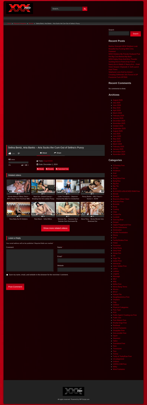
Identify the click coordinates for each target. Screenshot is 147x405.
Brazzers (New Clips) (121, 199)
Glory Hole (117, 251)
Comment (10, 247)
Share (58, 153)
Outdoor (116, 305)
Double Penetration (120, 232)
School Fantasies (119, 328)
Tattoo (115, 341)
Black (115, 189)
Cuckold (116, 217)
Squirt (115, 336)
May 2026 (116, 108)
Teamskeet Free (63, 169)
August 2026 (118, 100)
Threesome (117, 349)
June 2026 (117, 105)
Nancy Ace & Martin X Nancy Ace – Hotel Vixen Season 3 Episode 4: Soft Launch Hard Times (124, 66)
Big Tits (116, 186)
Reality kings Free (120, 323)
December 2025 (119, 121)
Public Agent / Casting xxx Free (125, 315)
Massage (116, 276)
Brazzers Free (118, 201)
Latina (115, 269)
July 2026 (116, 103)
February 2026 (118, 116)
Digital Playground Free (122, 225)
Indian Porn (117, 261)
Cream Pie (117, 214)
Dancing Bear (118, 220)
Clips (115, 212)
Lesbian (116, 271)
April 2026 (117, 110)
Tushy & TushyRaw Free (122, 356)
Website (60, 265)
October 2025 (118, 126)
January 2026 (118, 118)
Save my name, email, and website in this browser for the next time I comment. (38, 275)
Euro (115, 238)
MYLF (115, 292)
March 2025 (117, 144)
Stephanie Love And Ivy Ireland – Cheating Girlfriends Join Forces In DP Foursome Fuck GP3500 (123, 74)
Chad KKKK (48, 161)
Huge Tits (116, 258)
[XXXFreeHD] (19, 9)
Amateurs (116, 171)
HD (114, 256)
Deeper (116, 222)
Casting (116, 209)
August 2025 (118, 131)
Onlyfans (116, 300)
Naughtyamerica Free (121, 297)
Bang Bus (116, 181)
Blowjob (116, 196)
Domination (117, 230)
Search (111, 30)
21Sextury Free (119, 165)
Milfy (114, 281)
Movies (115, 289)
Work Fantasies (119, 369)
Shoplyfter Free (119, 330)
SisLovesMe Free (119, 333)
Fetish (115, 243)
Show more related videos (55, 228)
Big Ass (116, 183)
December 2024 (119, 152)
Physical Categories (20, 23)
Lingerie (116, 274)
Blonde (31, 23)
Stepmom (116, 338)
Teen (115, 346)
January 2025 (118, 149)
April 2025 (117, 141)
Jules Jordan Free (120, 266)
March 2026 (117, 113)
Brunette (50, 169)
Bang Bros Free (119, 178)
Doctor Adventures (120, 227)
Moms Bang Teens (120, 287)
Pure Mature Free (119, 320)
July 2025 (116, 134)
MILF (115, 279)
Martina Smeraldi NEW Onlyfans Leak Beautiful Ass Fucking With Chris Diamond (123, 48)
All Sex (115, 168)
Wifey (115, 367)
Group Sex (117, 253)
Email (60, 256)
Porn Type (117, 310)
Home (9, 23)
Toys (114, 351)
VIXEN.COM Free (120, 364)
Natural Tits (117, 294)
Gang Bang (117, 248)
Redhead (116, 325)
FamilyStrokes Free (120, 240)
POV (115, 312)
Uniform (116, 361)
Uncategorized (118, 359)
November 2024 (119, 154)
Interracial (116, 263)
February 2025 (118, 146)
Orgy (115, 302)
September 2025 (119, 128)
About (44, 153)
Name (60, 247)
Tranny (115, 354)
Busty (115, 207)
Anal (114, 173)
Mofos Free (117, 284)
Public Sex (117, 318)
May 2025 (116, 139)
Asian (115, 176)
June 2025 (117, 136)
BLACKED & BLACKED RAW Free (126, 191)
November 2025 (119, 123)
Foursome (117, 245)
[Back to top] (140, 399)
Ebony (115, 235)
